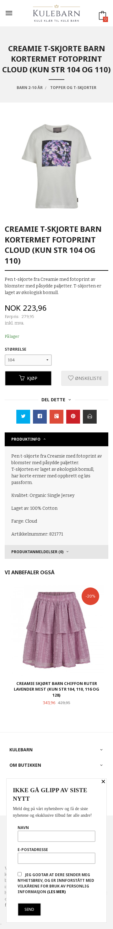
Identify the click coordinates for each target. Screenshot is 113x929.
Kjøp (32, 378)
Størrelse (15, 349)
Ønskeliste (88, 378)
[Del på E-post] (90, 417)
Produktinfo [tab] (25, 439)
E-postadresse (33, 849)
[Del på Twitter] (23, 417)
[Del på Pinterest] (73, 417)
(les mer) (56, 891)
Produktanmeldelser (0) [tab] (37, 551)
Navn (23, 827)
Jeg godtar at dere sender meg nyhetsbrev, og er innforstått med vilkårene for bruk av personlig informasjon (56, 883)
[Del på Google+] (56, 417)
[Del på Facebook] (40, 417)
